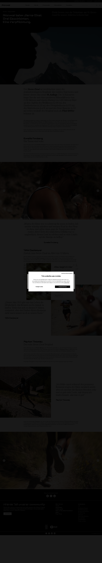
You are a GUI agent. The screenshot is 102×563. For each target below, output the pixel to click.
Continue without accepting (67, 273)
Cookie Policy (66, 282)
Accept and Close (62, 286)
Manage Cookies (39, 286)
